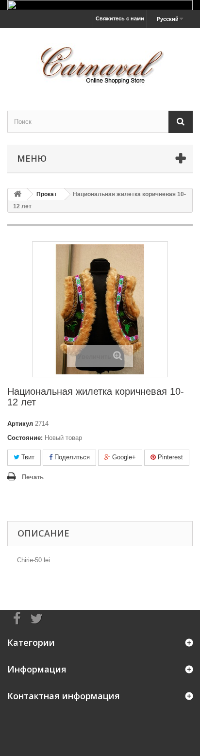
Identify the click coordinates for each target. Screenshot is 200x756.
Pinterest (169, 457)
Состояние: (25, 437)
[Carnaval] (100, 60)
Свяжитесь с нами (120, 18)
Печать (33, 477)
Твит (26, 457)
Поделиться (71, 457)
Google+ (123, 457)
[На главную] (17, 194)
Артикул (20, 423)
